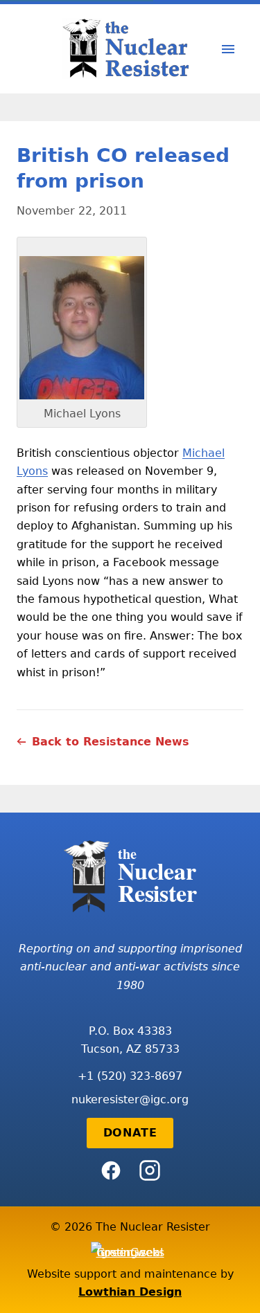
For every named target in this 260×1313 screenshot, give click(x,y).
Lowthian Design (130, 1291)
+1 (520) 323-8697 (130, 1076)
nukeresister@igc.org (130, 1099)
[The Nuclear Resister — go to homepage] (130, 49)
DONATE (130, 1132)
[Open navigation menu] (228, 49)
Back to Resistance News (110, 741)
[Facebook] (111, 1170)
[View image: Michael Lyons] (81, 327)
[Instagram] (150, 1170)
